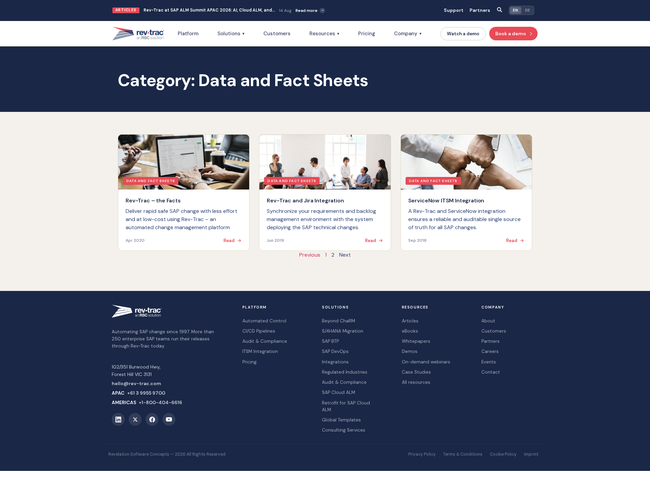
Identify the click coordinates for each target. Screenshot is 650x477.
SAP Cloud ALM (338, 392)
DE (527, 10)
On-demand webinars (426, 362)
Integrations (335, 362)
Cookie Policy (503, 454)
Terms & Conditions (462, 454)
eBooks (410, 331)
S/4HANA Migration (342, 331)
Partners (480, 10)
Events (488, 362)
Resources (324, 33)
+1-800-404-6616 (160, 402)
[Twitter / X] (135, 419)
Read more (307, 10)
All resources (416, 382)
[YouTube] (168, 419)
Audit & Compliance (264, 341)
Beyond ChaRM (338, 321)
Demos (409, 351)
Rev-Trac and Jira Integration (305, 200)
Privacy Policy (422, 454)
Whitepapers (416, 341)
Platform (188, 33)
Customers (276, 33)
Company (407, 33)
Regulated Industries (344, 372)
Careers (490, 351)
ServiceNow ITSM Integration (446, 200)
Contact (490, 372)
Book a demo (510, 34)
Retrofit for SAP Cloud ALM (346, 406)
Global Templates (341, 420)
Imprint (531, 454)
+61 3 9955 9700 (146, 393)
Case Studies (416, 372)
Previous (309, 254)
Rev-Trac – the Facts (153, 200)
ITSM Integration (260, 351)
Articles (410, 321)
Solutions (230, 33)
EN (515, 10)
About (488, 321)
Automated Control (264, 321)
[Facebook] (152, 419)
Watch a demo (463, 34)
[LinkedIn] (118, 419)
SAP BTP (330, 341)
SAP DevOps (335, 351)
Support (453, 10)
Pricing (366, 33)
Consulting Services (343, 430)
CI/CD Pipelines (258, 331)
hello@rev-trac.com (136, 383)
